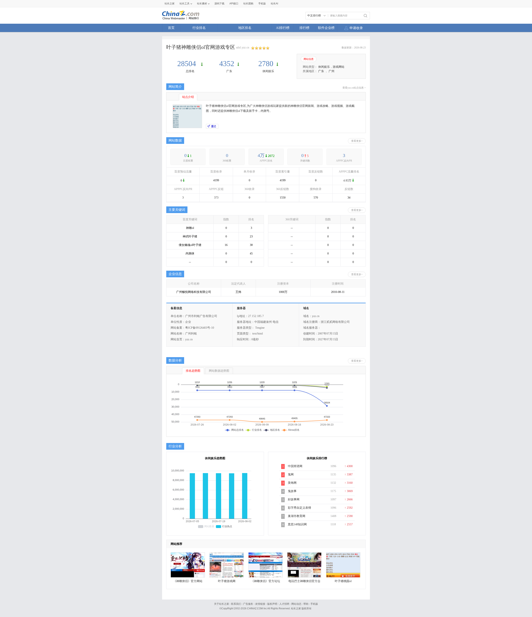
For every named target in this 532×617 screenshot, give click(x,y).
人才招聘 (284, 603)
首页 (171, 28)
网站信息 (309, 59)
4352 (226, 63)
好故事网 (293, 499)
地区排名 (244, 28)
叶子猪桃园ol (343, 581)
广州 (331, 71)
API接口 (233, 3)
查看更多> (357, 140)
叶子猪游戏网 (226, 581)
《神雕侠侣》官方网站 (187, 581)
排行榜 (304, 28)
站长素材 (202, 3)
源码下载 (219, 3)
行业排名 (199, 28)
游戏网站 (338, 66)
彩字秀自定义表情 (299, 507)
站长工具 (185, 3)
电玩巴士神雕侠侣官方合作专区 (304, 582)
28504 (187, 63)
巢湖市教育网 (296, 516)
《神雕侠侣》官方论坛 (265, 581)
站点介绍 (188, 97)
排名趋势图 (193, 370)
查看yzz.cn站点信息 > (354, 87)
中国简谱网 (295, 466)
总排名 (190, 71)
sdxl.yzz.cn (242, 47)
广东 (229, 71)
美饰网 (292, 482)
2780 (265, 63)
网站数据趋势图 (219, 370)
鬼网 (291, 474)
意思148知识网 (297, 524)
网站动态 (296, 603)
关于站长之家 (221, 603)
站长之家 (170, 3)
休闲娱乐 (268, 71)
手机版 (314, 603)
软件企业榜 (326, 28)
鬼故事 (292, 491)
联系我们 (236, 603)
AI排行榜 (282, 28)
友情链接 (260, 603)
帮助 (305, 603)
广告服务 (248, 603)
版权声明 (272, 603)
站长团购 (248, 3)
